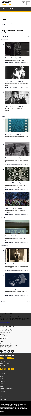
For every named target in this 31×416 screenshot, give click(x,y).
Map (2, 334)
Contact (3, 365)
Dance (14, 23)
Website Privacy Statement (6, 396)
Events (2, 32)
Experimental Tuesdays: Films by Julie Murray (16, 136)
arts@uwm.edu (4, 337)
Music (26, 23)
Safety (1, 376)
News (1, 383)
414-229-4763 (4, 335)
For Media (2, 391)
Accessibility (3, 399)
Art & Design (9, 23)
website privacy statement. (20, 408)
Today (15, 301)
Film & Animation (20, 23)
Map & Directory (4, 373)
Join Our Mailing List (5, 322)
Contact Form (4, 338)
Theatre (3, 24)
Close (2, 411)
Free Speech (3, 378)
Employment (3, 381)
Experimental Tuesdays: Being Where (14, 60)
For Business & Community (6, 388)
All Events (3, 23)
